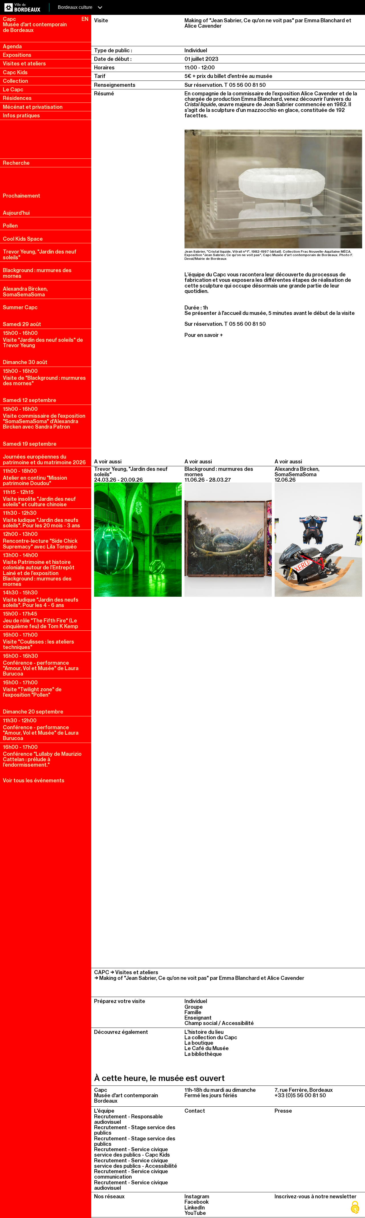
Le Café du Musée (206, 1048)
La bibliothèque (203, 1054)
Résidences (17, 98)
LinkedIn (194, 1207)
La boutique (198, 1043)
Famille (192, 1012)
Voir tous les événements (33, 780)
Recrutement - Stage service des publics (134, 1130)
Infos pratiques (21, 115)
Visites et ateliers (24, 64)
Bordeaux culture (76, 7)
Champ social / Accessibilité (219, 1023)
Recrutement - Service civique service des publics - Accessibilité (135, 1163)
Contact (194, 1111)
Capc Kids (15, 72)
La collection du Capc (210, 1037)
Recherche (16, 163)
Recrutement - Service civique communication (131, 1174)
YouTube (195, 1213)
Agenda (12, 46)
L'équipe (104, 1111)
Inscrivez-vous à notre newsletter (315, 1196)
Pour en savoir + (204, 335)
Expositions (17, 55)
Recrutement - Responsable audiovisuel (128, 1119)
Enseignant (198, 1018)
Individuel (195, 1001)
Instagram (196, 1196)
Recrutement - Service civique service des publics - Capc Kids (132, 1152)
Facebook (196, 1202)
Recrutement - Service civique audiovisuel (131, 1185)
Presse (283, 1111)
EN (85, 19)
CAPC (101, 972)
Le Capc (13, 90)
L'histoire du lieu (204, 1032)
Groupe (193, 1007)
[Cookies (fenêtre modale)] (355, 1208)
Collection (15, 81)
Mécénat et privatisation (32, 107)
